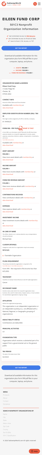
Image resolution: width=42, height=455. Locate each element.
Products (6, 395)
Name (5, 414)
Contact (5, 401)
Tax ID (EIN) (7, 432)
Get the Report (21, 48)
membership (17, 105)
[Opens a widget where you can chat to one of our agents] (34, 451)
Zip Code (6, 426)
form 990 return (7, 266)
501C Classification (9, 435)
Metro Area (7, 423)
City (4, 417)
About (5, 398)
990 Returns (31, 36)
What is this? (28, 128)
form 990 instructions (8, 140)
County (5, 429)
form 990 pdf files (25, 58)
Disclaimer (6, 404)
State (5, 420)
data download (8, 108)
